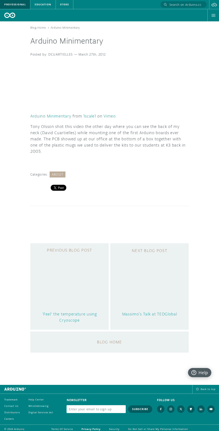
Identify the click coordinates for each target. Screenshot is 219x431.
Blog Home (38, 27)
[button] (214, 4)
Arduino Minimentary (50, 116)
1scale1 (89, 116)
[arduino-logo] (10, 15)
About (57, 174)
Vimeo (110, 116)
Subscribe (140, 409)
